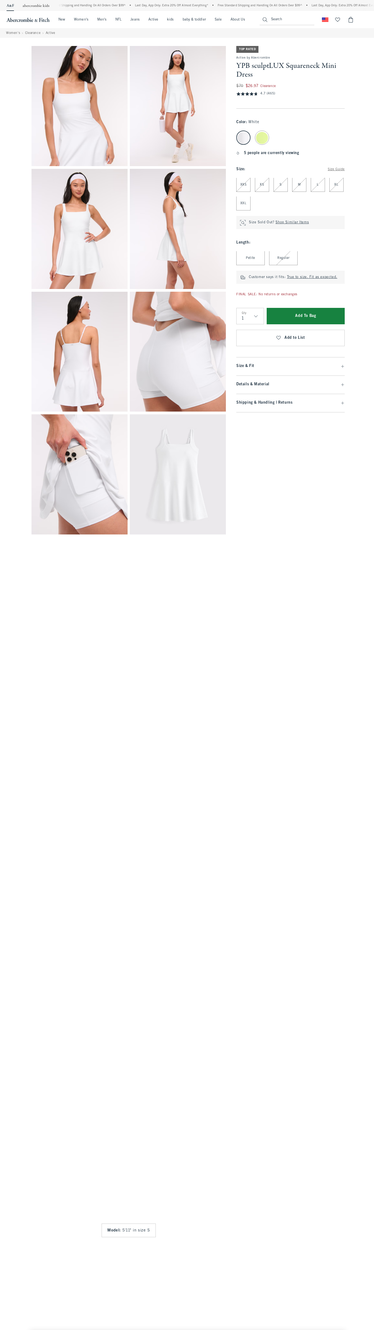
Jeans (134, 19)
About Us (238, 19)
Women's (81, 19)
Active (153, 19)
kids (170, 19)
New (61, 19)
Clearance (33, 33)
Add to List (294, 338)
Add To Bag (305, 316)
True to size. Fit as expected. (312, 277)
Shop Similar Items (292, 222)
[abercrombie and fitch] (28, 19)
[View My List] (337, 19)
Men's (102, 19)
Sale (218, 19)
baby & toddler (194, 19)
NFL (118, 19)
